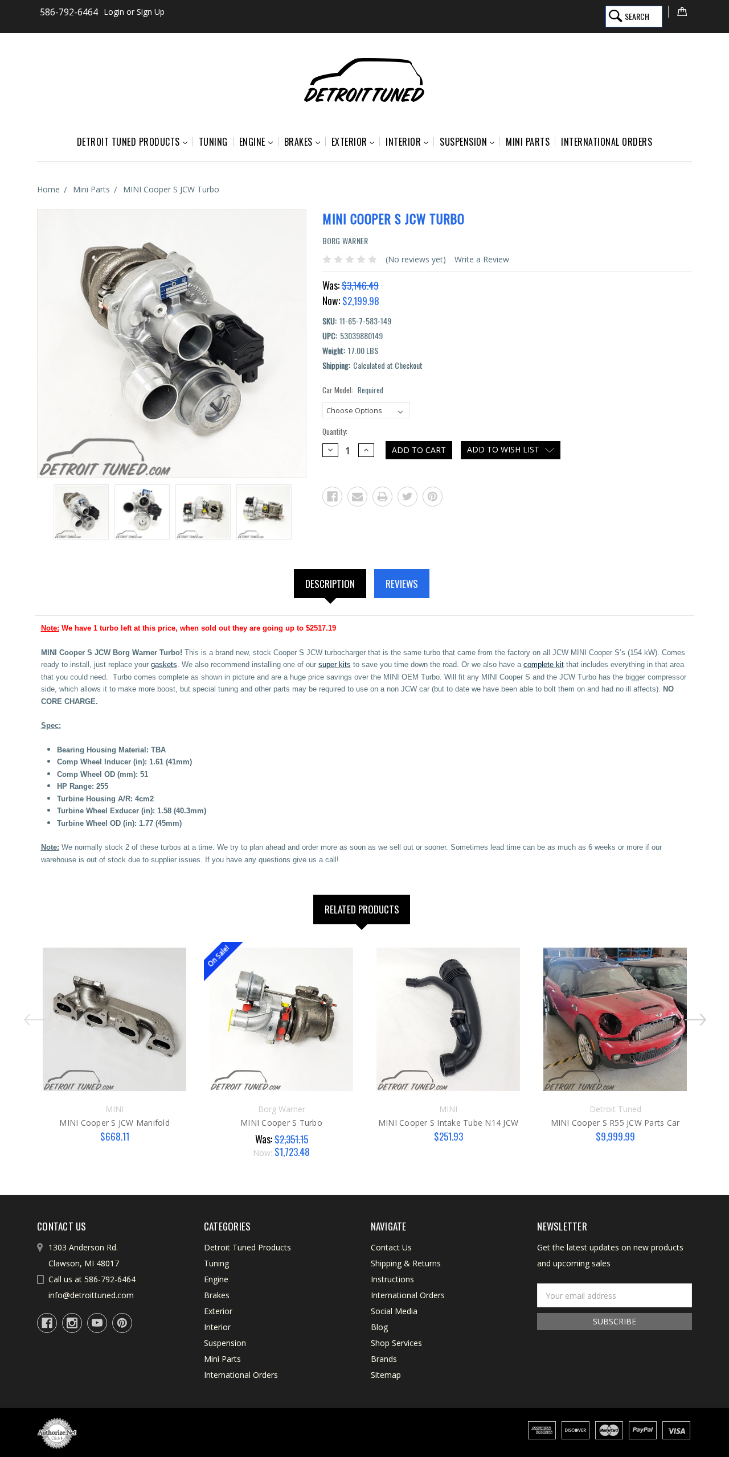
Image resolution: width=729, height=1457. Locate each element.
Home (48, 189)
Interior (403, 142)
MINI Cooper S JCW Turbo (171, 189)
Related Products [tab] (362, 909)
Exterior (349, 142)
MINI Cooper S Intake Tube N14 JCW (448, 1122)
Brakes (298, 142)
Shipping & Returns (406, 1263)
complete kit (543, 664)
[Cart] (680, 12)
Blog (379, 1327)
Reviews (402, 584)
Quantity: (334, 431)
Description (330, 584)
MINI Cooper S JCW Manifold (114, 1122)
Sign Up (151, 11)
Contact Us (391, 1247)
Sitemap (386, 1374)
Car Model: (352, 390)
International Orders (606, 142)
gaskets (164, 664)
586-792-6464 (69, 12)
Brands (384, 1358)
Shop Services (396, 1342)
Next (698, 1015)
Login (114, 11)
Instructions (392, 1279)
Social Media (394, 1311)
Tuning (213, 142)
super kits (334, 664)
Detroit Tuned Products (128, 142)
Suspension (463, 142)
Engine (252, 142)
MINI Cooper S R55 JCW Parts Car (615, 1122)
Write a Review (481, 259)
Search (637, 16)
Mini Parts (528, 142)
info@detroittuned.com (91, 1295)
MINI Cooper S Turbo (281, 1122)
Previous (31, 1015)
